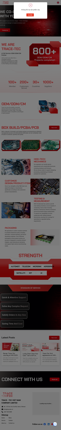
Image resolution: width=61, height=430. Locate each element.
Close (30, 15)
